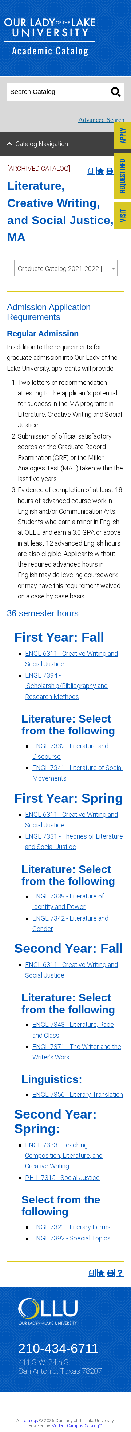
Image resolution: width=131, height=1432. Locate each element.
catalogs (30, 1420)
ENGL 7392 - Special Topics (71, 1238)
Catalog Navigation (42, 144)
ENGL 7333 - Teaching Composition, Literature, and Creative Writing (64, 1155)
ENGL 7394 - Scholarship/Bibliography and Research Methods (66, 685)
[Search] (115, 92)
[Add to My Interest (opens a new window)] (100, 171)
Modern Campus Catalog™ (76, 1425)
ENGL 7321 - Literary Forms (71, 1227)
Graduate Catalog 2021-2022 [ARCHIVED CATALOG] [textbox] (67, 268)
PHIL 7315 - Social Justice (62, 1177)
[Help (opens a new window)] (120, 1273)
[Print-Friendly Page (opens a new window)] (111, 1273)
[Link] (122, 136)
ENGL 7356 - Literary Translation (77, 1094)
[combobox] (66, 268)
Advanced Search (101, 119)
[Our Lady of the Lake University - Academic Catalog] (49, 54)
